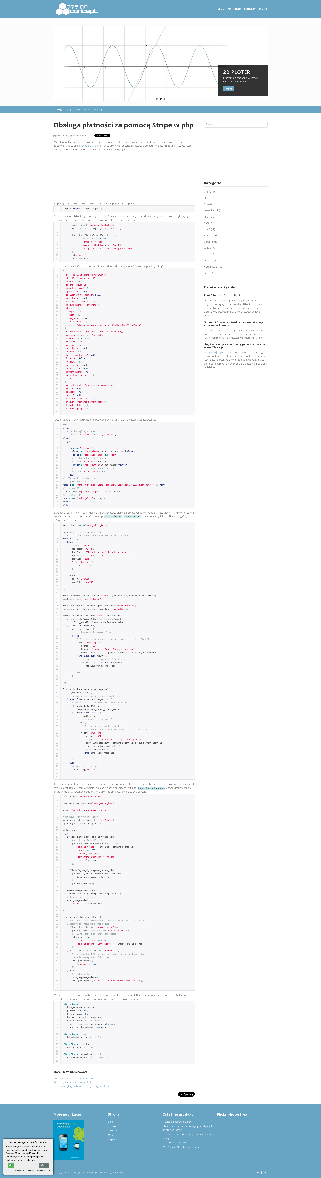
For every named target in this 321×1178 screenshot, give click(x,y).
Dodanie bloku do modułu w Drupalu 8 (75, 1078)
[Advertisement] (124, 177)
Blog (221, 8)
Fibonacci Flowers (213, 330)
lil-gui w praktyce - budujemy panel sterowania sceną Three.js (234, 345)
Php (84, 135)
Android (208, 260)
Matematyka (210, 266)
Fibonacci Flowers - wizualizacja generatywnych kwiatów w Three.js (234, 323)
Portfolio (234, 8)
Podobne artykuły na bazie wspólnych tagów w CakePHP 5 (85, 1086)
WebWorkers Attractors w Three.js (181, 1147)
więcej (228, 88)
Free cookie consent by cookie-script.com (32, 1170)
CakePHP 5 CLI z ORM (174, 1142)
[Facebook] (261, 1172)
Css (206, 204)
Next (271, 63)
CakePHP (209, 241)
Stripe (121, 142)
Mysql (207, 222)
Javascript (209, 210)
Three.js (208, 235)
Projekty (250, 8)
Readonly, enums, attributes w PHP (72, 1082)
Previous (49, 63)
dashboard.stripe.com (91, 145)
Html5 (207, 229)
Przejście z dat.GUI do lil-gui (222, 295)
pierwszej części (215, 352)
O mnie (263, 8)
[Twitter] (265, 1172)
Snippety (112, 1139)
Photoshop (210, 198)
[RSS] (258, 1172)
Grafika (207, 191)
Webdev (77, 135)
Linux (206, 254)
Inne (206, 273)
